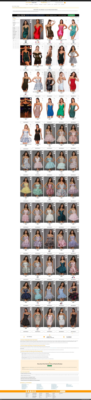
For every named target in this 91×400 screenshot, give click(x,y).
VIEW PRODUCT (25, 122)
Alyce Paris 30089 (73, 144)
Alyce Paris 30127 (61, 301)
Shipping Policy (54, 396)
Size (13, 38)
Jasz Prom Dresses (24, 388)
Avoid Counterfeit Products (48, 396)
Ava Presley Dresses (24, 385)
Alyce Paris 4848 (49, 39)
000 (13, 40)
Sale (39, 396)
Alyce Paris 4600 (49, 65)
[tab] (49, 373)
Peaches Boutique (83, 399)
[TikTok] (30, 391)
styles (14, 27)
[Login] (63, 0)
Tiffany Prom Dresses (68, 385)
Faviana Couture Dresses (24, 387)
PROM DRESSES (31, 4)
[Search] (64, 2)
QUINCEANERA (40, 4)
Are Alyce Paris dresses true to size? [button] (26, 373)
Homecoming (40, 394)
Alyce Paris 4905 (25, 65)
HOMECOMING (36, 4)
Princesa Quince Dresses (54, 384)
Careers (53, 398)
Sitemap (47, 397)
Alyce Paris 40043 (37, 144)
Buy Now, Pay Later (42, 0)
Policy (1, 399)
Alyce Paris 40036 (73, 39)
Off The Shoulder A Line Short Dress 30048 (25, 144)
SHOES (59, 4)
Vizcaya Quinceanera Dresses (69, 386)
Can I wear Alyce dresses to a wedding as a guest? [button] (28, 377)
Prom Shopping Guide (48, 394)
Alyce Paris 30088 (61, 144)
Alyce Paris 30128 (49, 301)
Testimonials (54, 397)
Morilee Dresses (38, 387)
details (14, 37)
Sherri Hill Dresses (53, 388)
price (14, 17)
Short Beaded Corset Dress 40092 (61, 39)
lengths (14, 22)
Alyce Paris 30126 (73, 301)
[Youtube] (35, 391)
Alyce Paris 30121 (49, 275)
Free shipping (49, 0)
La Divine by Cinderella (39, 385)
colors (14, 28)
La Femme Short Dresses (39, 386)
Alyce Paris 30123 (73, 275)
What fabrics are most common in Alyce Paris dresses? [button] (28, 378)
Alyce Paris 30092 (37, 170)
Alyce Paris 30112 (26, 275)
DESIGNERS (49, 4)
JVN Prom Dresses (39, 384)
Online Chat (34, 2)
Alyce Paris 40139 (37, 327)
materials (14, 34)
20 (13, 46)
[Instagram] (26, 391)
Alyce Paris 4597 (61, 65)
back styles (15, 31)
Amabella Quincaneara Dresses (25, 384)
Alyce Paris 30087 (49, 144)
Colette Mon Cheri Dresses (25, 386)
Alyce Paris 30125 (26, 327)
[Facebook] (28, 391)
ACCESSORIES (62, 4)
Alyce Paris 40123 (37, 39)
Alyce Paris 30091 (26, 170)
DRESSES (27, 4)
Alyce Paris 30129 (37, 301)
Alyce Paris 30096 (61, 170)
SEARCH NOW (62, 391)
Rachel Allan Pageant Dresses (54, 386)
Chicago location (31, 369)
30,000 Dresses (29, 0)
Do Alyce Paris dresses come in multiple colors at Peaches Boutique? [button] (30, 380)
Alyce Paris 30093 (73, 170)
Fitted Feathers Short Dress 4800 (38, 65)
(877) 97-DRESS (34, 397)
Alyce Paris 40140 (49, 327)
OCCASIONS (45, 4)
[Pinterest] (33, 391)
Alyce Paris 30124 (26, 301)
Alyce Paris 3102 (73, 65)
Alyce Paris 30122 (61, 275)
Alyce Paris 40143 (73, 327)
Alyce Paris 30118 (37, 275)
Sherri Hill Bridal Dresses (54, 387)
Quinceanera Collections (54, 385)
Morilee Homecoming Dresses (40, 388)
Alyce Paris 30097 (49, 170)
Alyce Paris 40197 (26, 39)
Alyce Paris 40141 (61, 327)
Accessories (40, 397)
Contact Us (54, 394)
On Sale (14, 20)
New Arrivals (55, 4)
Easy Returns (36, 0)
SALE (52, 4)
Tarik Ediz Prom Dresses (69, 384)
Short (14, 25)
